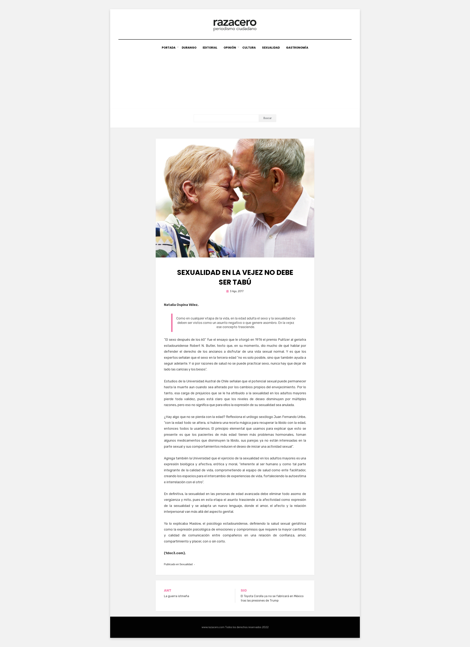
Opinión (230, 48)
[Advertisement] (235, 77)
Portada (169, 48)
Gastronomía (297, 48)
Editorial (210, 48)
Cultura (249, 48)
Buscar (267, 118)
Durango (189, 48)
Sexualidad (271, 48)
